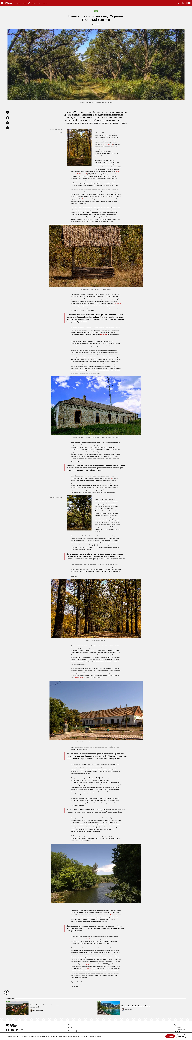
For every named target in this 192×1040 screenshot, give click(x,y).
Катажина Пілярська (38, 1010)
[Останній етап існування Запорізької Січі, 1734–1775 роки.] (82, 199)
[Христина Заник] (123, 1009)
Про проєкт (71, 1028)
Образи (45, 3)
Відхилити (181, 1036)
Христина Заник (128, 1009)
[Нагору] (6, 992)
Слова (39, 3)
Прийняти (170, 1036)
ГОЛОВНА (17, 3)
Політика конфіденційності (76, 1031)
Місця (34, 3)
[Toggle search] (178, 2)
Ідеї (29, 3)
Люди (24, 3)
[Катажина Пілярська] (31, 1010)
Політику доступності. (95, 1036)
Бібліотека (71, 1025)
